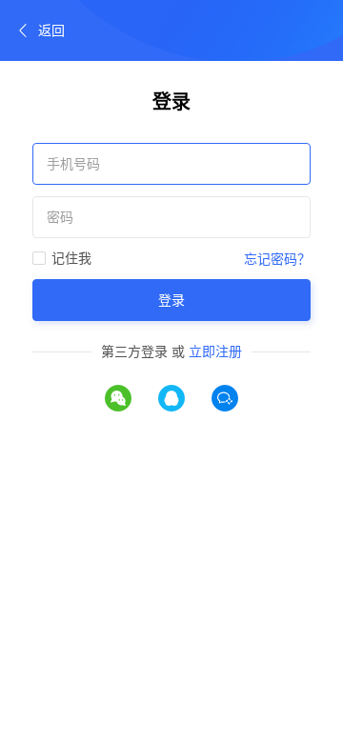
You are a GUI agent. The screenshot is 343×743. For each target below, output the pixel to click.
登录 (171, 300)
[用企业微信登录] (225, 399)
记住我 (71, 258)
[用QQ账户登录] (171, 399)
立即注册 (215, 351)
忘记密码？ (277, 259)
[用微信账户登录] (118, 399)
